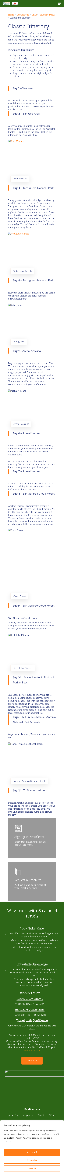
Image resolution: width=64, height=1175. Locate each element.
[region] (32, 1147)
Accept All (32, 1152)
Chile (34, 14)
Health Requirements (30, 1009)
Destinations (23, 14)
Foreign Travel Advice (29, 1004)
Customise (32, 1160)
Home (11, 14)
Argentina (28, 1115)
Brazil (41, 1115)
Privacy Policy (30, 993)
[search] (54, 3)
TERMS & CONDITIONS (30, 998)
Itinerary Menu (47, 14)
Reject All (32, 1168)
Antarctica (13, 1115)
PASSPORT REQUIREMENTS (30, 1015)
